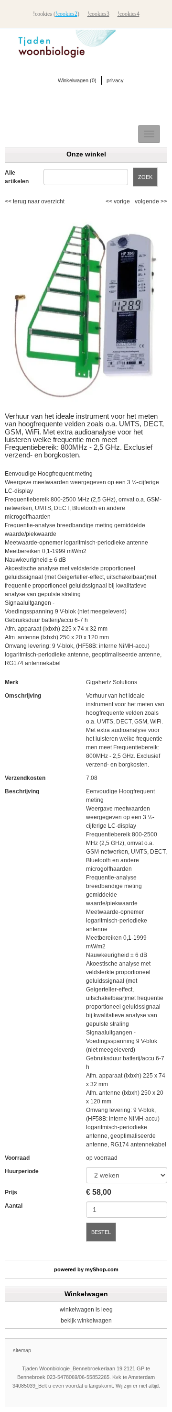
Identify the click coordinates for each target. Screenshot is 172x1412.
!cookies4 (129, 14)
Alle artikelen (17, 177)
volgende (151, 201)
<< (110, 201)
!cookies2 (66, 14)
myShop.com (101, 1269)
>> (163, 201)
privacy (115, 80)
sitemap (22, 1350)
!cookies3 (98, 14)
